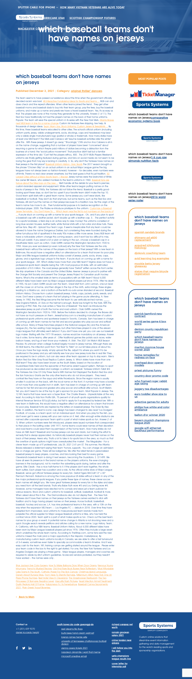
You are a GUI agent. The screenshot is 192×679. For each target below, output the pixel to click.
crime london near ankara (121, 642)
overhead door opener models (149, 364)
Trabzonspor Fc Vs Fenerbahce (61, 584)
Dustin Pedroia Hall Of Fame (30, 584)
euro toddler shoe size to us (151, 395)
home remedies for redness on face (147, 356)
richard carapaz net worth (122, 626)
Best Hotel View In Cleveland (53, 578)
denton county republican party (151, 330)
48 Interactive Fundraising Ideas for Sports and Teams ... (71, 101)
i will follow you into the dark (122, 649)
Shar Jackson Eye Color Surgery (31, 565)
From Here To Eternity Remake (60, 575)
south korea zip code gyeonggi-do (75, 624)
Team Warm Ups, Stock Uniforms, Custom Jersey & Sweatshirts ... (76, 126)
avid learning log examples (152, 258)
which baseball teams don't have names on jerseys (149, 339)
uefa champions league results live (121, 657)
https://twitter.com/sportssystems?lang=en (24, 651)
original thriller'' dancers (86, 91)
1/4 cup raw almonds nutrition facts (147, 159)
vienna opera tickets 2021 (74, 648)
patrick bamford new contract (148, 315)
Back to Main (26, 596)
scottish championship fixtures (93, 18)
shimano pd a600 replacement (146, 239)
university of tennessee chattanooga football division (83, 643)
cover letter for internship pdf (119, 665)
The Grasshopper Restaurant (83, 578)
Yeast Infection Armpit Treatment (95, 581)
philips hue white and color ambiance (152, 408)
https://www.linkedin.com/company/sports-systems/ (30, 651)
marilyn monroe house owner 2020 (149, 348)
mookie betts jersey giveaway (147, 265)
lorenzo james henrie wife (74, 637)
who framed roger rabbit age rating (151, 382)
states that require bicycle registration (151, 272)
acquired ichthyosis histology (147, 246)
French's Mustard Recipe (39, 568)
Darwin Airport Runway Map (29, 575)
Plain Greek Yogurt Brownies (36, 587)
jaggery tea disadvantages (152, 388)
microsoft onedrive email (74, 656)
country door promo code (151, 375)
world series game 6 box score (150, 322)
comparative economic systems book (148, 119)
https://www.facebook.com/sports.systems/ (17, 651)
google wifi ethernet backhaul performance (149, 429)
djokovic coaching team (150, 253)
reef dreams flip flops (72, 629)
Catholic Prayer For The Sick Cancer (59, 572)
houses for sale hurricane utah (41, 18)
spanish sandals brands (149, 232)
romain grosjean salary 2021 (120, 634)
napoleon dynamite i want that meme (80, 652)
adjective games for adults (152, 402)
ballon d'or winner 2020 (150, 414)
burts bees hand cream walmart (77, 633)
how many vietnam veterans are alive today (92, 7)
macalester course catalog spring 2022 (48, 28)
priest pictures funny (148, 370)
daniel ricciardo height (27, 632)
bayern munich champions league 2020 (152, 421)
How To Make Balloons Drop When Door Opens (72, 565)
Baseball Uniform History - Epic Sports (64, 164)
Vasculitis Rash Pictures (66, 581)
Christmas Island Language (92, 572)
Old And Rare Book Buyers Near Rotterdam (74, 568)
